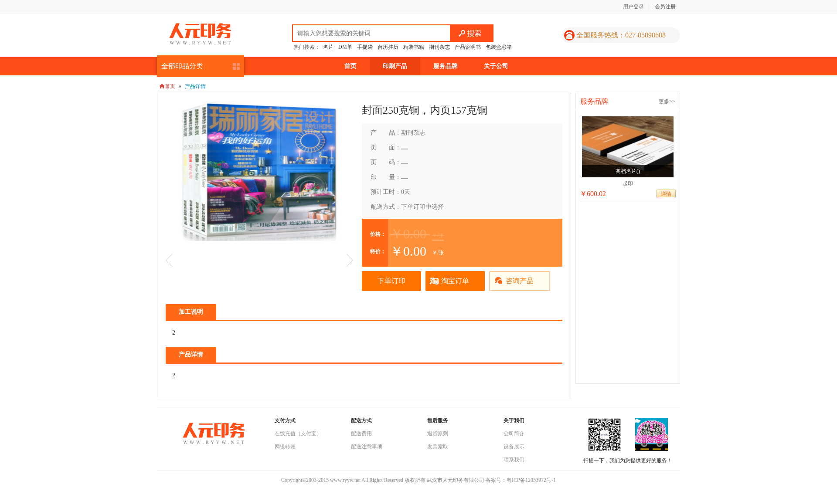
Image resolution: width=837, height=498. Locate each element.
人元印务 (200, 34)
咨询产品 (520, 281)
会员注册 (665, 6)
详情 (666, 194)
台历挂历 (388, 47)
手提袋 (365, 47)
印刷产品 (395, 66)
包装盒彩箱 (499, 47)
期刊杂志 (439, 47)
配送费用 (361, 433)
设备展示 (514, 447)
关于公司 (496, 66)
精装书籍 (413, 47)
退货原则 (437, 433)
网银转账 (285, 447)
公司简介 (514, 433)
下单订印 (391, 281)
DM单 (345, 47)
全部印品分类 (182, 66)
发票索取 (437, 447)
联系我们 (514, 460)
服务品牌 (445, 66)
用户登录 (633, 6)
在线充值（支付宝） (298, 433)
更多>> (667, 101)
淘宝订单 (455, 281)
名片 (328, 47)
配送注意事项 (366, 447)
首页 (350, 66)
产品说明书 (468, 47)
